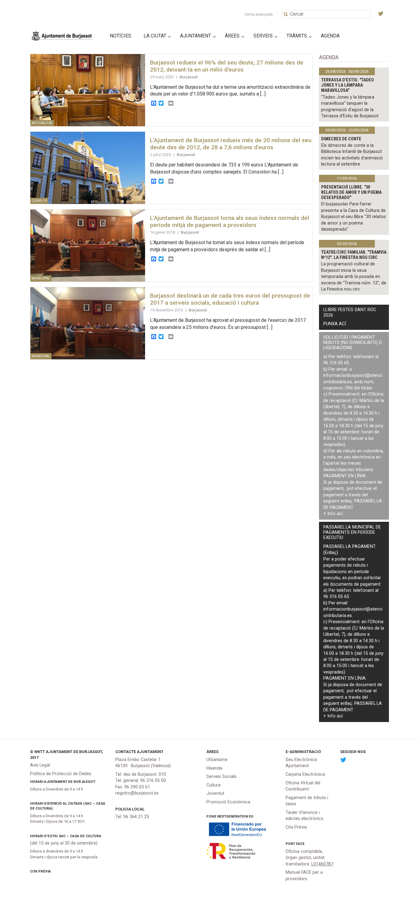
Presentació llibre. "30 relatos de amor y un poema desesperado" (351, 193)
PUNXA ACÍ (334, 323)
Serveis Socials (221, 776)
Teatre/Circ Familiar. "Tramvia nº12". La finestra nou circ (353, 255)
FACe (300, 843)
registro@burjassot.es (137, 793)
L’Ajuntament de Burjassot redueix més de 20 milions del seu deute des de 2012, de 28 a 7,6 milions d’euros (230, 144)
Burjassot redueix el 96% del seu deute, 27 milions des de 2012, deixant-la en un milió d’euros (226, 66)
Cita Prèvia (40, 871)
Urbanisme (217, 759)
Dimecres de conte (341, 139)
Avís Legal (40, 765)
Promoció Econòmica (228, 802)
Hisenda (214, 768)
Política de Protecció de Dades (60, 773)
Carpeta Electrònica (305, 774)
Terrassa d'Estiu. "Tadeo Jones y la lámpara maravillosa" (347, 85)
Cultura (213, 785)
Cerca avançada (258, 14)
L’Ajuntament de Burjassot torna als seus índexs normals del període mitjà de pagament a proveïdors (229, 221)
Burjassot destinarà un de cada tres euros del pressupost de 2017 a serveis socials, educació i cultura (230, 299)
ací (340, 513)
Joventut (215, 793)
